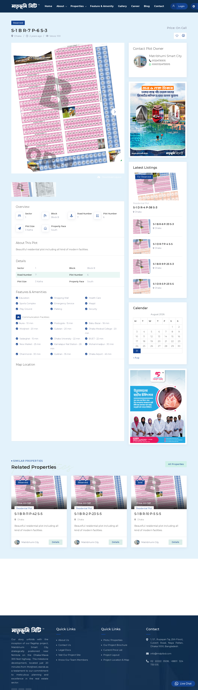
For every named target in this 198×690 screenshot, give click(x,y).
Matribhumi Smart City (165, 56)
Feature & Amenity (102, 6)
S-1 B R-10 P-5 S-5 (147, 514)
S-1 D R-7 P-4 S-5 (163, 244)
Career (135, 6)
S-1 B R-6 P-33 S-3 (163, 224)
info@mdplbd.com (160, 653)
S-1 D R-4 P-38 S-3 (145, 207)
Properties (77, 6)
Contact (159, 6)
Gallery (122, 6)
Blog (147, 6)
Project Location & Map (116, 659)
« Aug (136, 357)
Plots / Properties (112, 640)
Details (55, 542)
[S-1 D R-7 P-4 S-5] (141, 246)
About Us (63, 640)
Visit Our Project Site (69, 655)
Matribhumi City (30, 542)
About (60, 6)
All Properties (176, 464)
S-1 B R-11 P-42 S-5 (28, 514)
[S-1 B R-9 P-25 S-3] (141, 266)
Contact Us (64, 645)
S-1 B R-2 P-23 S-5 (88, 514)
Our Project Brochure (115, 645)
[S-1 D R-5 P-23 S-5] (141, 286)
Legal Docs (64, 650)
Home (48, 6)
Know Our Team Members (73, 659)
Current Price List (112, 650)
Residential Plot (141, 203)
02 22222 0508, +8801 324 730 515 (166, 663)
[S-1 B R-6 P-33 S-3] (141, 226)
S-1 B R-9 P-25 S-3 (163, 264)
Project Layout (111, 655)
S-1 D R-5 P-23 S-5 (163, 284)
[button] (115, 111)
